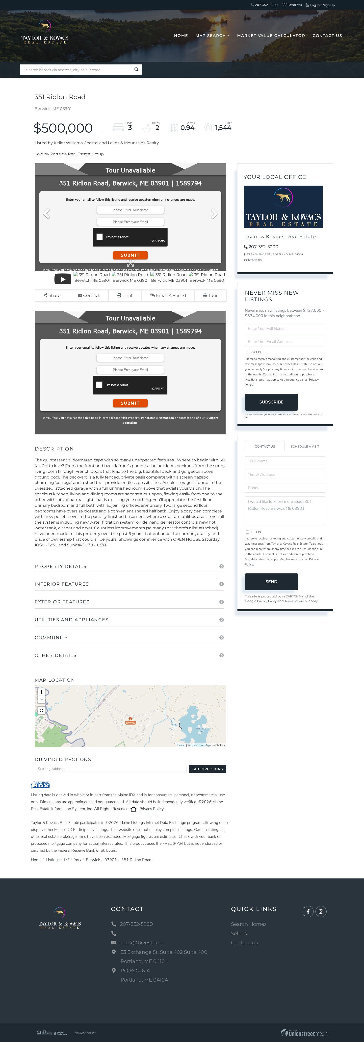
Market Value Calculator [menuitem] (271, 35)
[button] (136, 69)
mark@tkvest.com (141, 943)
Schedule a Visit (305, 446)
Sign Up (329, 5)
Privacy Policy (151, 809)
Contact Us (253, 260)
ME (67, 860)
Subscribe (272, 402)
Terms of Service (296, 601)
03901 (110, 860)
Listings (53, 860)
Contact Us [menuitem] (327, 35)
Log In (315, 5)
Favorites (294, 5)
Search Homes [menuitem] (249, 924)
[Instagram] (321, 911)
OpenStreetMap (200, 745)
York (77, 860)
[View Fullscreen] (41, 710)
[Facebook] (308, 911)
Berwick (93, 860)
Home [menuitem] (181, 35)
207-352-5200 (266, 5)
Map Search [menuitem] (211, 35)
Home (36, 860)
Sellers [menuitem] (239, 933)
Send (271, 581)
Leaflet (181, 745)
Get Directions (207, 769)
